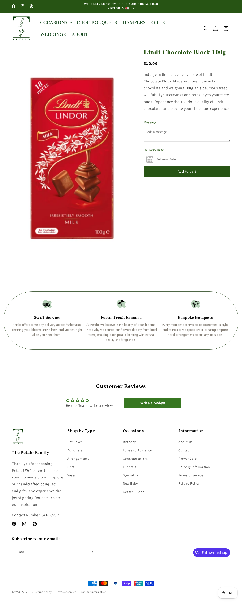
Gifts (70, 467)
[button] (55, 22)
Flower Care (187, 458)
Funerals (129, 467)
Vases (71, 475)
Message (150, 122)
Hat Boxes (74, 442)
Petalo (26, 592)
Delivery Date (154, 150)
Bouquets (74, 450)
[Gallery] (72, 163)
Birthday (129, 442)
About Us (185, 442)
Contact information (93, 592)
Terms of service (66, 592)
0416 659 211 (52, 515)
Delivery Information (194, 467)
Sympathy (130, 475)
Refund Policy (188, 483)
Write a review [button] (152, 402)
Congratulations (135, 458)
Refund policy (43, 592)
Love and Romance (137, 450)
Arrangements (78, 458)
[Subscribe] (91, 552)
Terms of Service (190, 475)
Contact (184, 450)
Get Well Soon (134, 492)
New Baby (130, 483)
